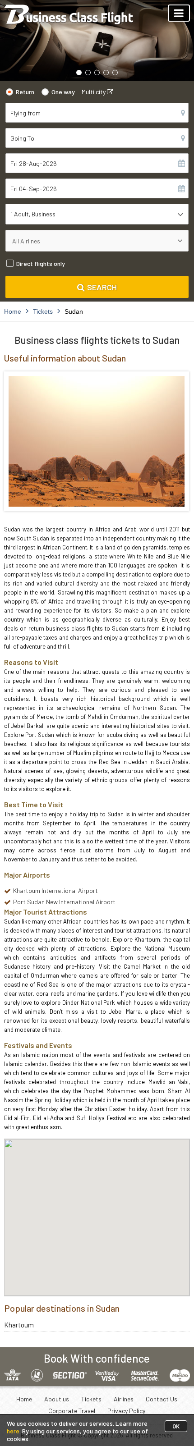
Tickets (91, 1399)
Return (25, 92)
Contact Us (161, 1399)
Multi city (94, 92)
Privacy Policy (126, 1410)
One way (63, 92)
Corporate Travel (71, 1410)
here (13, 1431)
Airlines (124, 1399)
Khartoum (19, 1325)
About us (56, 1399)
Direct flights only (40, 263)
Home (24, 1399)
